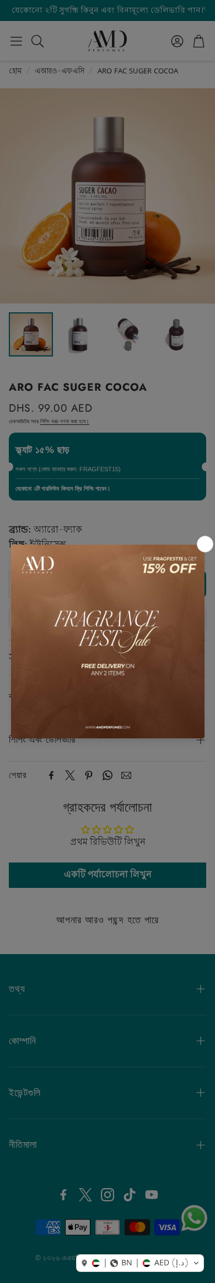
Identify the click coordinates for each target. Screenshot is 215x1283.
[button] (140, 1263)
